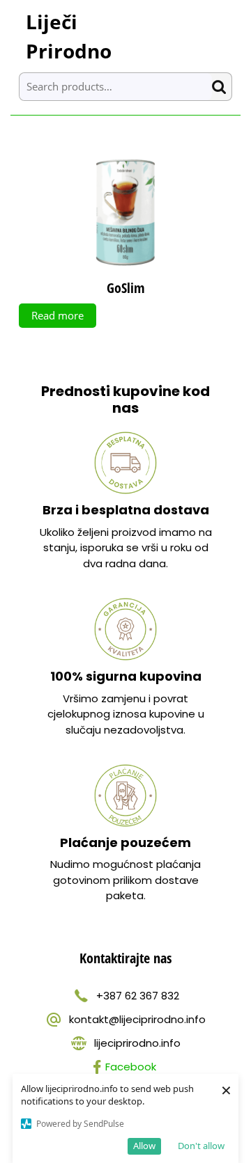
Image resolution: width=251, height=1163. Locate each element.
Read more (57, 315)
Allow (144, 1145)
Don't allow (201, 1145)
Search (221, 86)
